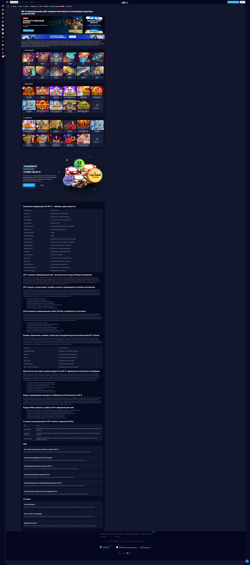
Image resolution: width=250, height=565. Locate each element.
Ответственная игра (119, 533)
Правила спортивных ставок (147, 533)
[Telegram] (124, 553)
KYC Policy (117, 536)
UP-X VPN (15, 2)
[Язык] (128, 553)
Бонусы (47, 6)
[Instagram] (119, 553)
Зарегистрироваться (233, 2)
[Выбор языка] (7, 2)
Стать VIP (69, 6)
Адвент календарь (57, 6)
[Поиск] (8, 6)
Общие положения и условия (107, 533)
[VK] (122, 553)
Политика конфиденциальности (132, 533)
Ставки (26, 6)
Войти (242, 2)
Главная (14, 6)
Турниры (34, 6)
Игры (20, 6)
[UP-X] (125, 2)
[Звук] (131, 553)
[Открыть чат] (247, 561)
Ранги (41, 6)
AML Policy (103, 536)
